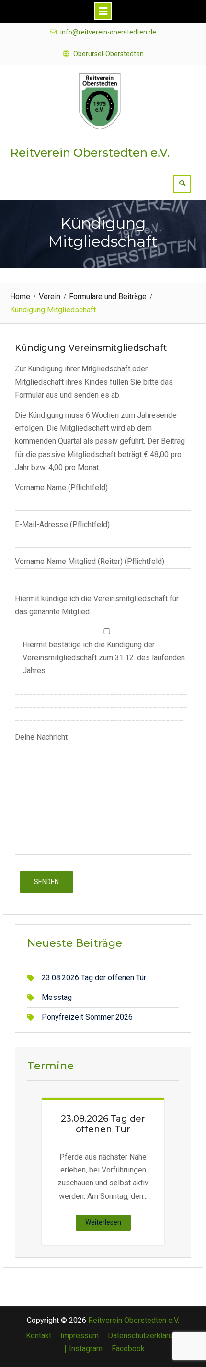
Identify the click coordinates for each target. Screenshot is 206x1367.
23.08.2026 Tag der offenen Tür (94, 977)
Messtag (57, 997)
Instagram (86, 1349)
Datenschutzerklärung (144, 1336)
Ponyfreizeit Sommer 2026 (87, 1017)
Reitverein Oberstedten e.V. (90, 153)
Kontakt (38, 1336)
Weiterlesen (108, 1224)
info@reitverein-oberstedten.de (108, 32)
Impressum (79, 1336)
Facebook (128, 1349)
